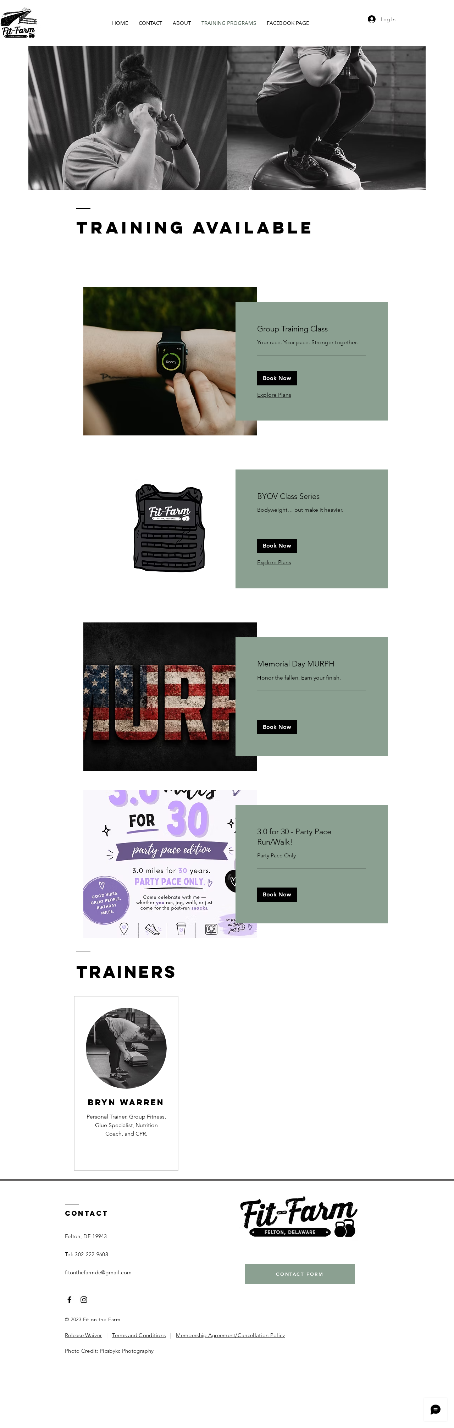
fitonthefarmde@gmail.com (98, 1272)
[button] (277, 378)
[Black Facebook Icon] (69, 1299)
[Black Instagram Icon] (83, 1299)
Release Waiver (83, 1335)
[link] (311, 329)
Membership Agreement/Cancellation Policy (230, 1335)
